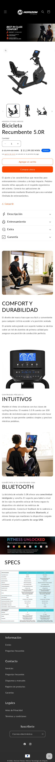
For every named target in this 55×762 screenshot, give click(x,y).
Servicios (9, 668)
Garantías (9, 693)
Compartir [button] (9, 204)
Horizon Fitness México (22, 761)
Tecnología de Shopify (40, 761)
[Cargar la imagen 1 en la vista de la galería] (13, 110)
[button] (5, 12)
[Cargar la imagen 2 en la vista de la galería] (27, 110)
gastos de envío (10, 154)
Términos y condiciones (15, 716)
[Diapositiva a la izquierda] (3, 111)
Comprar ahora (27, 169)
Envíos (8, 645)
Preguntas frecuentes (14, 651)
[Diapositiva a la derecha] (52, 111)
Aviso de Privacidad (14, 710)
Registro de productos (15, 687)
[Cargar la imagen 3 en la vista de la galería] (41, 110)
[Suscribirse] (42, 734)
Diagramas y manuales (15, 680)
